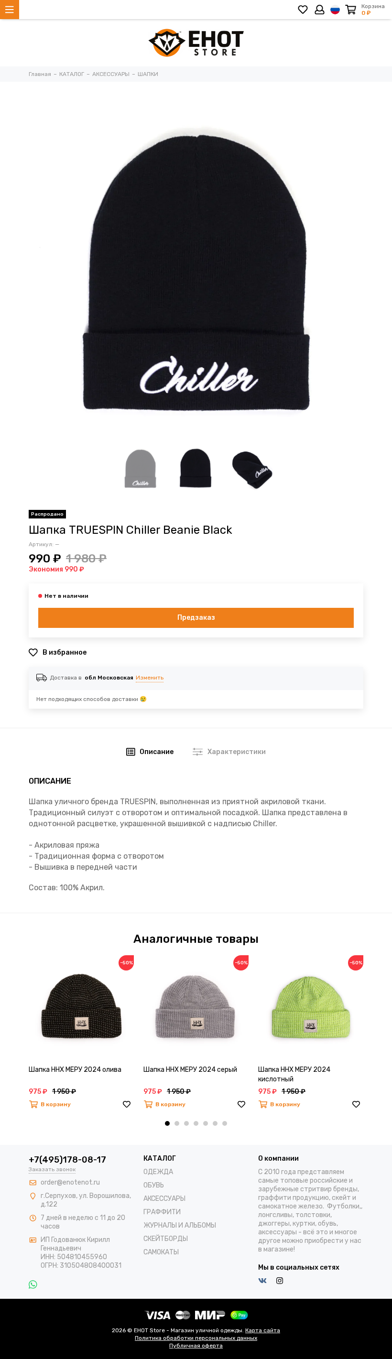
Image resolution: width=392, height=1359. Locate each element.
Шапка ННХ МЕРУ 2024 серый (190, 1070)
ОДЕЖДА (158, 1172)
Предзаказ (196, 618)
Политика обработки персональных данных (196, 1338)
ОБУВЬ (153, 1185)
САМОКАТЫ (161, 1252)
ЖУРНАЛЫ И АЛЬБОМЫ (179, 1225)
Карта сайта (262, 1330)
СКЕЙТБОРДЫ (165, 1239)
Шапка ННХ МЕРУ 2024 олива (75, 1070)
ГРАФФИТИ (162, 1212)
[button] (167, 1123)
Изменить (149, 677)
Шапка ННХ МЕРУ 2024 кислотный (294, 1074)
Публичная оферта (196, 1345)
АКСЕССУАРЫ (164, 1199)
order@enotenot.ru (70, 1182)
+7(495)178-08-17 (67, 1159)
